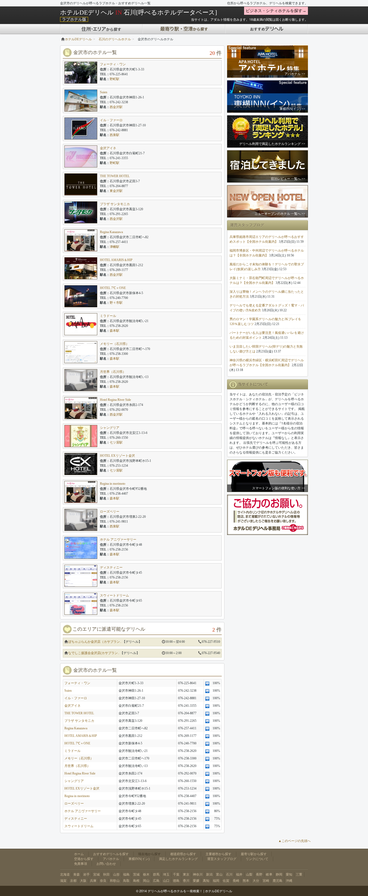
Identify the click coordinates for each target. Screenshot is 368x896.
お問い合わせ (106, 864)
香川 (186, 881)
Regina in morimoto (112, 484)
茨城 (136, 874)
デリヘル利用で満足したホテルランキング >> (272, 144)
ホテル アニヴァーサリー (118, 539)
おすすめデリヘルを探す (111, 854)
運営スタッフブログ (221, 859)
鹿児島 (277, 881)
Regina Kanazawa (111, 232)
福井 (239, 874)
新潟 (209, 874)
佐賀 (226, 881)
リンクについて (257, 859)
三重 (299, 874)
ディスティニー (111, 567)
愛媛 (196, 881)
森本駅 (114, 331)
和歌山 (115, 881)
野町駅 (114, 79)
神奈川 (198, 874)
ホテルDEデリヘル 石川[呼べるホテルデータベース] (138, 12)
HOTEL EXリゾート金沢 (117, 456)
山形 (116, 874)
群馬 (156, 874)
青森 (76, 874)
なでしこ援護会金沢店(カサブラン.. (93, 653)
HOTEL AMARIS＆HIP (116, 260)
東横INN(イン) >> (292, 109)
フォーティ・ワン (113, 64)
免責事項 (80, 864)
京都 (73, 881)
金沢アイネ (108, 148)
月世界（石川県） (113, 372)
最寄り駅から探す (254, 854)
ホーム (79, 854)
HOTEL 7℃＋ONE (113, 288)
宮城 (96, 874)
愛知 (289, 874)
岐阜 (269, 874)
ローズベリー (109, 511)
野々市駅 (116, 303)
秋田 (106, 874)
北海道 (65, 874)
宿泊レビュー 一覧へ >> (288, 179)
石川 (229, 874)
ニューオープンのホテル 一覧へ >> (280, 214)
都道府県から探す (183, 854)
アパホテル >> (294, 74)
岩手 (86, 874)
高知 (206, 881)
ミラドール (108, 316)
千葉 (176, 874)
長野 (259, 874)
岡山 (146, 881)
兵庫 (93, 881)
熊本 (246, 881)
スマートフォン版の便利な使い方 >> (278, 488)
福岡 (216, 881)
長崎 (236, 881)
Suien (103, 92)
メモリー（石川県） (114, 344)
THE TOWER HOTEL (115, 176)
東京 (186, 874)
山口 (166, 881)
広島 (156, 881)
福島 (126, 874)
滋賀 (63, 881)
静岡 (279, 874)
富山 (219, 874)
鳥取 (126, 881)
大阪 (83, 881)
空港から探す (83, 859)
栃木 (146, 874)
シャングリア (109, 428)
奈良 (103, 881)
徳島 (176, 881)
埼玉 (166, 874)
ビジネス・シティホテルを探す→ (276, 11)
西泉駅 (114, 135)
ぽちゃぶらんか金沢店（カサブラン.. (94, 642)
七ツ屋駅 (116, 442)
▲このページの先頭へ (294, 841)
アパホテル (111, 859)
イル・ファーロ (111, 120)
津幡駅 (114, 247)
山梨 (249, 874)
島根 (136, 881)
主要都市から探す (218, 854)
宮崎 (266, 881)
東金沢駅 (116, 191)
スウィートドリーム (114, 595)
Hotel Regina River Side (115, 400)
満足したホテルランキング (178, 859)
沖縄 (289, 881)
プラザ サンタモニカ (115, 204)
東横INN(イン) (139, 859)
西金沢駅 (116, 107)
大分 (256, 881)
